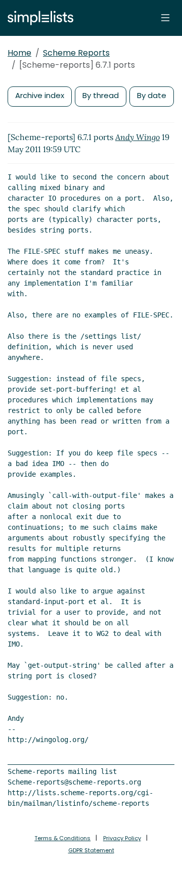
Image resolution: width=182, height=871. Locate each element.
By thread (100, 95)
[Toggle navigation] (165, 18)
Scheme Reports (76, 53)
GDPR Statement (91, 850)
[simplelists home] (38, 18)
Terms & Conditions (62, 838)
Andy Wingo (137, 137)
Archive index (39, 95)
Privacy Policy (122, 838)
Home (19, 53)
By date (151, 95)
